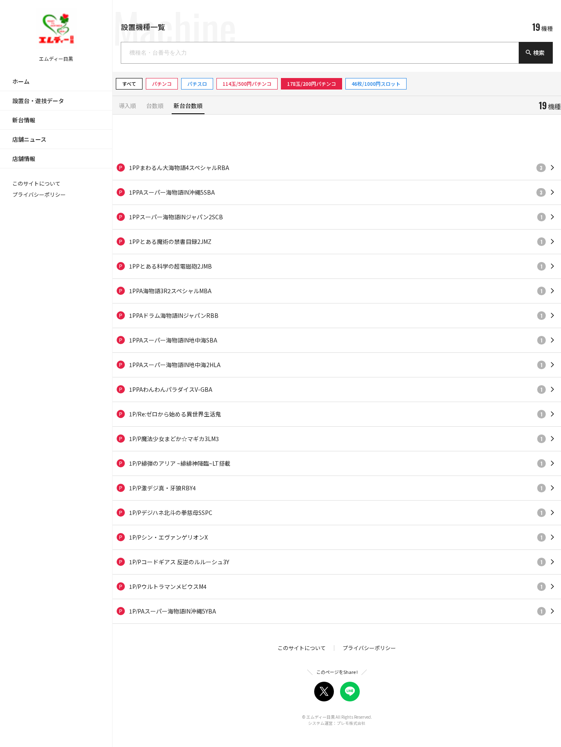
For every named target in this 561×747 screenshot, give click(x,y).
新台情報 (23, 120)
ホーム (21, 81)
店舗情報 (23, 158)
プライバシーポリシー (39, 194)
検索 (535, 52)
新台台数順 (188, 106)
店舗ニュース (29, 139)
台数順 (154, 106)
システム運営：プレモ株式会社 (337, 723)
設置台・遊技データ (38, 101)
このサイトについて (36, 183)
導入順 (127, 106)
